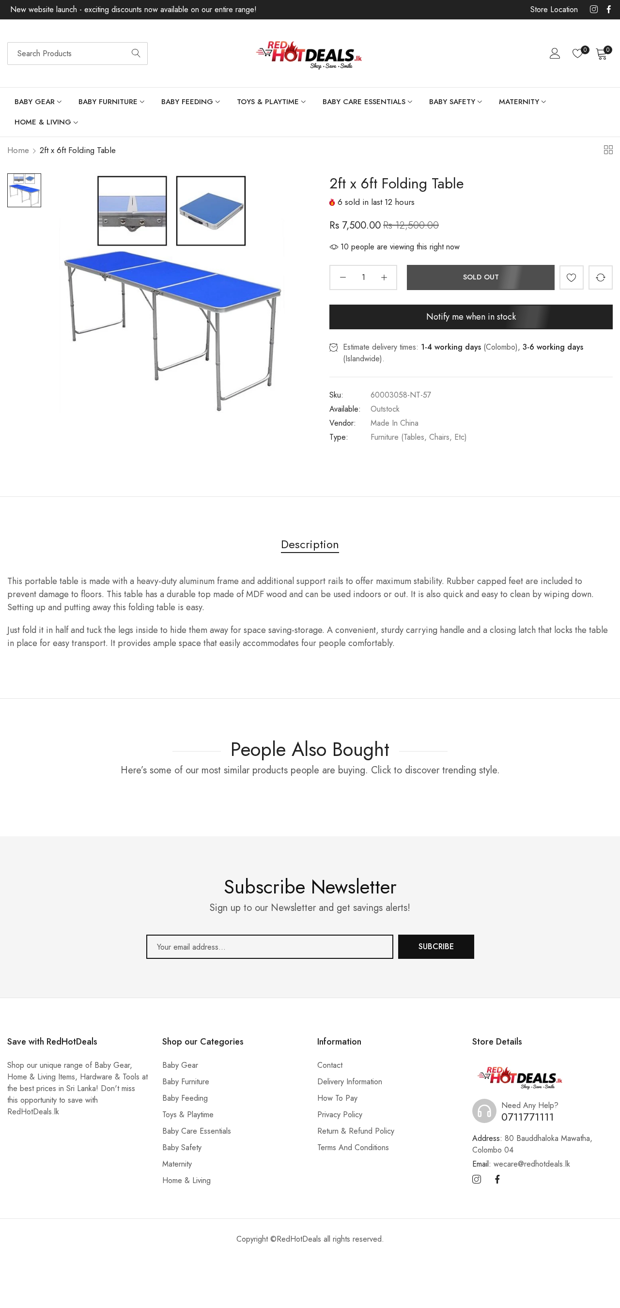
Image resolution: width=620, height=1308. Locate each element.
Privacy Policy (339, 1114)
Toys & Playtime (188, 1114)
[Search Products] (136, 53)
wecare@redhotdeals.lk (521, 1164)
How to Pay (337, 1098)
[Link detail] (594, 9)
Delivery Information (349, 1081)
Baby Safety (182, 1147)
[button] (571, 277)
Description (310, 544)
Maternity (177, 1164)
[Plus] (383, 277)
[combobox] (77, 53)
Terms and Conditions (353, 1147)
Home (18, 150)
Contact (329, 1065)
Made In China (394, 423)
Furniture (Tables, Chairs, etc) (419, 437)
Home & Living (186, 1180)
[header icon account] (555, 53)
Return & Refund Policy (355, 1131)
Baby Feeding (185, 1098)
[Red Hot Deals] (310, 53)
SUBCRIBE (436, 946)
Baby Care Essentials (196, 1131)
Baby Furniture (185, 1081)
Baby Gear (180, 1065)
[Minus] (342, 277)
